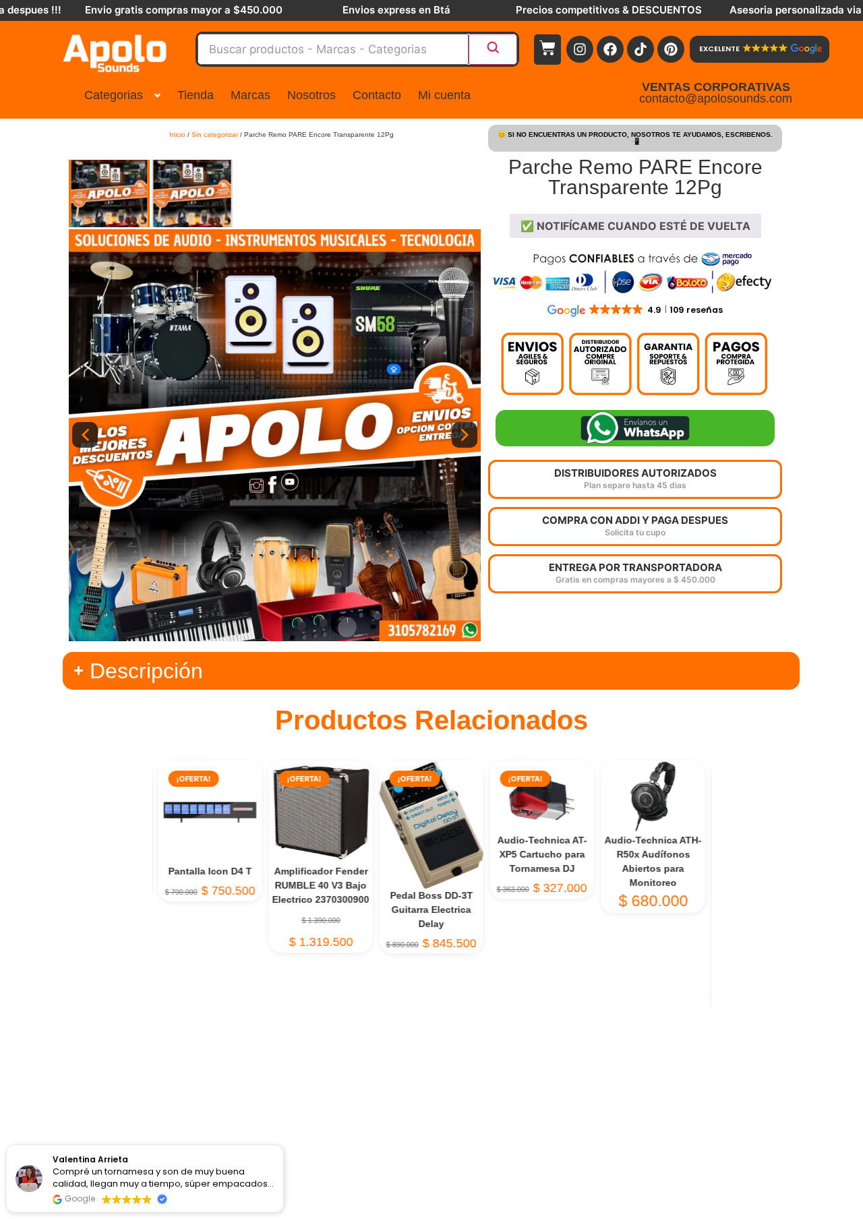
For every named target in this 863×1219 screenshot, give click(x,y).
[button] (25, 1146)
